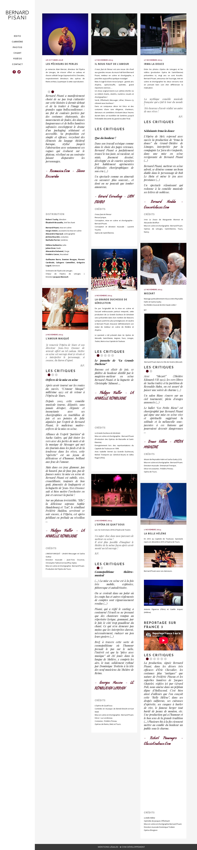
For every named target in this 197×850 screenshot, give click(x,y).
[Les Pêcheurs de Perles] (65, 34)
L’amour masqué (57, 338)
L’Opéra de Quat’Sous (110, 524)
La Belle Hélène (155, 533)
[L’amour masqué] (65, 309)
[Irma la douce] (163, 34)
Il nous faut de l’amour (112, 63)
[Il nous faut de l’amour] (114, 34)
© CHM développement (132, 847)
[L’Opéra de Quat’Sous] (114, 495)
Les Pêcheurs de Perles (62, 63)
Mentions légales (108, 847)
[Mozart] (163, 264)
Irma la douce (154, 63)
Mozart (149, 293)
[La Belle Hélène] (163, 504)
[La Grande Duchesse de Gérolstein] (114, 270)
